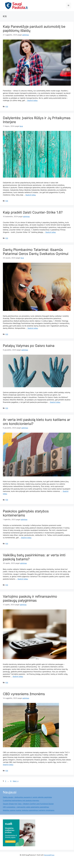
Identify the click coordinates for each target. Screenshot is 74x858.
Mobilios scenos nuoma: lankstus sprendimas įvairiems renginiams (28, 810)
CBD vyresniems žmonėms (24, 694)
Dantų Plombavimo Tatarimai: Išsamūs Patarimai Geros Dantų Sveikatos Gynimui (35, 252)
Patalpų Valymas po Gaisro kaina (28, 346)
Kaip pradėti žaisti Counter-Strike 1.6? (33, 212)
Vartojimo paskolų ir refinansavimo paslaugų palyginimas (30, 598)
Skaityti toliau (32, 100)
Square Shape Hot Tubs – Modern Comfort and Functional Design (28, 804)
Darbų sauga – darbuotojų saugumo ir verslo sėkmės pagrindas (27, 797)
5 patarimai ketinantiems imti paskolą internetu (21, 800)
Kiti (6, 106)
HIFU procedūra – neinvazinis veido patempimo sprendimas (26, 807)
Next (15, 781)
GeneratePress (49, 855)
